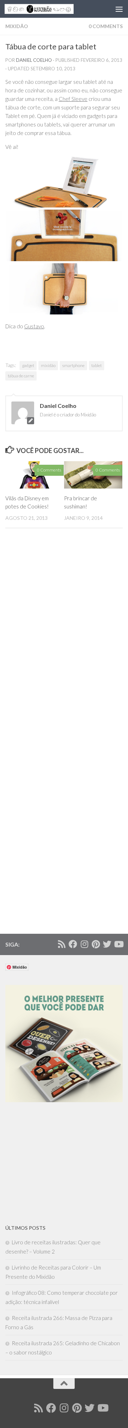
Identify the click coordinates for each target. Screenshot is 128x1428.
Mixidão (16, 26)
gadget (28, 365)
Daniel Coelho (34, 60)
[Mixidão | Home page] (51, 9)
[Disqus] (64, 640)
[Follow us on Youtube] (118, 944)
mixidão (48, 365)
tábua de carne (21, 375)
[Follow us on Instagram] (84, 944)
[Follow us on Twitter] (107, 944)
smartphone (73, 365)
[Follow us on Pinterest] (95, 944)
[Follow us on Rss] (61, 944)
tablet (96, 365)
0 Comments (106, 26)
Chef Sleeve (73, 99)
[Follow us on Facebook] (73, 944)
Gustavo (34, 326)
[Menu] (119, 9)
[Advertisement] (58, 1163)
